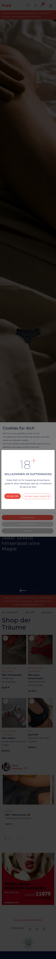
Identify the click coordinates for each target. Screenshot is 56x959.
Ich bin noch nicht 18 (36, 496)
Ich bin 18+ (12, 496)
